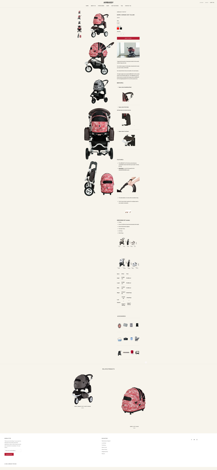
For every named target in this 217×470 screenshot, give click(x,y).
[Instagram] (196, 439)
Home (87, 5)
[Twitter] (194, 439)
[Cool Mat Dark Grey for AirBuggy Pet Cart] (125, 325)
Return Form (104, 447)
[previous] (3, 400)
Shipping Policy (105, 451)
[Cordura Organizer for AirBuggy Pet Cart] (125, 338)
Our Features (115, 5)
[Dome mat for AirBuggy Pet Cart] (119, 325)
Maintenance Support (106, 440)
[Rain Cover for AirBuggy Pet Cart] (119, 353)
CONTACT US (128, 5)
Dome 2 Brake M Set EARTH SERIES (82, 406)
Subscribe (9, 454)
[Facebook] (191, 439)
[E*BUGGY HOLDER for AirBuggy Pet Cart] (131, 338)
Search (206, 2)
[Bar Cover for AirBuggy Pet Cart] (137, 338)
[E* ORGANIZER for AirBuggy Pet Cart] (119, 339)
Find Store (104, 445)
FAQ (122, 5)
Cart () (212, 2)
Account (201, 2)
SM (118, 23)
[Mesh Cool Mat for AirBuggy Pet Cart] (131, 325)
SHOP (107, 5)
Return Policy (104, 449)
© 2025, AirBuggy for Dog (11, 463)
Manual (103, 453)
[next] (213, 400)
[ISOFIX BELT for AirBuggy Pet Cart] (137, 352)
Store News (101, 5)
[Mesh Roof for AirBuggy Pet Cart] (126, 352)
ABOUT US (93, 5)
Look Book (104, 443)
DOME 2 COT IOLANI (134, 426)
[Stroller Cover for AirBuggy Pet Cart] (137, 325)
